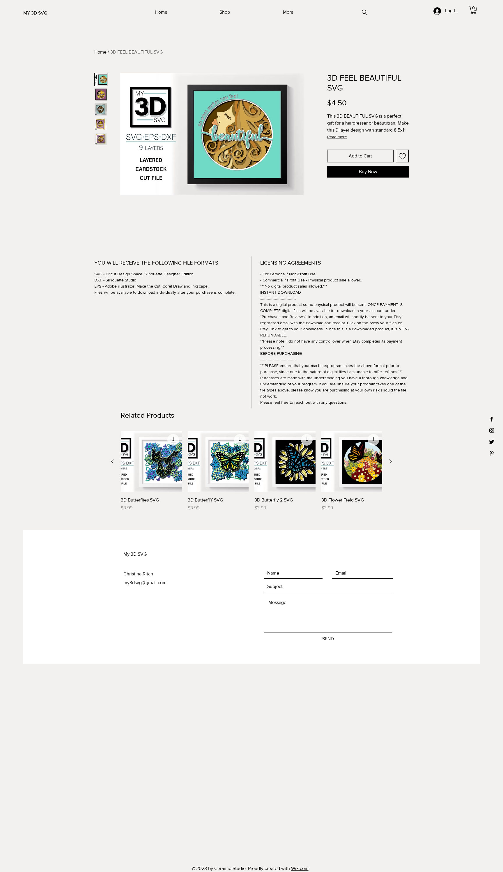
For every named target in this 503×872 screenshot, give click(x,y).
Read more (337, 136)
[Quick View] (151, 461)
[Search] (364, 12)
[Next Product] (390, 461)
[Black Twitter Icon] (491, 442)
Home (100, 51)
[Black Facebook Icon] (491, 419)
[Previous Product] (112, 461)
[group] (251, 474)
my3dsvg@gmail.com (145, 582)
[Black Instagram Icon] (491, 430)
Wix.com (300, 868)
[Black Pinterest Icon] (491, 453)
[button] (473, 10)
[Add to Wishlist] (402, 156)
